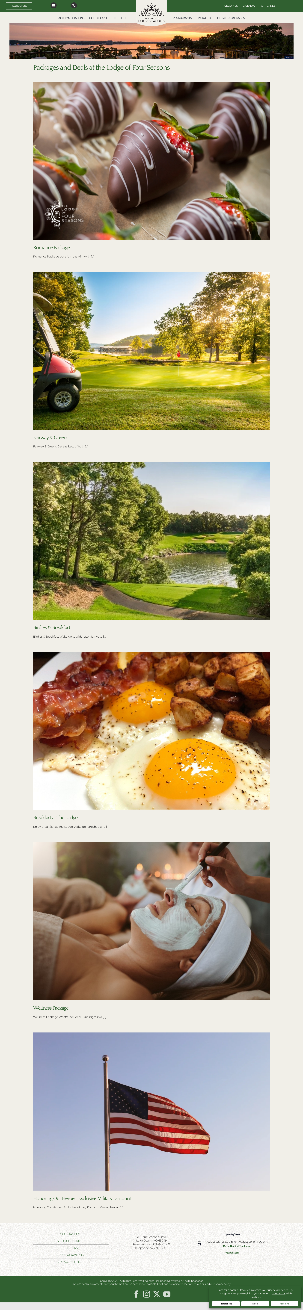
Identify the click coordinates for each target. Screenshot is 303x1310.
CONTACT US (71, 1234)
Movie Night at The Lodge (237, 1246)
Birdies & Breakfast (51, 627)
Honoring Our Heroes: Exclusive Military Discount (82, 1198)
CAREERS (71, 1248)
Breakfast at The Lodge (55, 817)
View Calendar (232, 1252)
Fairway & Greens (50, 437)
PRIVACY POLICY (71, 1262)
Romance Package (51, 247)
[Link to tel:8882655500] (74, 5)
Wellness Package (50, 1008)
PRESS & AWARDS (71, 1255)
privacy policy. (223, 1284)
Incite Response (193, 1280)
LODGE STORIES (71, 1241)
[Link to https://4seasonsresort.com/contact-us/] (53, 5)
